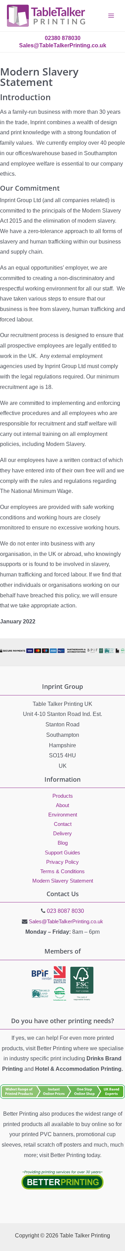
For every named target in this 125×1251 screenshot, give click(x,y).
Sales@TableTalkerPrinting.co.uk (66, 921)
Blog (63, 843)
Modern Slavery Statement (62, 881)
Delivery (62, 833)
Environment (62, 815)
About (62, 805)
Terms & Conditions (62, 871)
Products (62, 796)
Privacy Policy (62, 862)
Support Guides (62, 852)
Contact (63, 824)
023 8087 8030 (65, 911)
